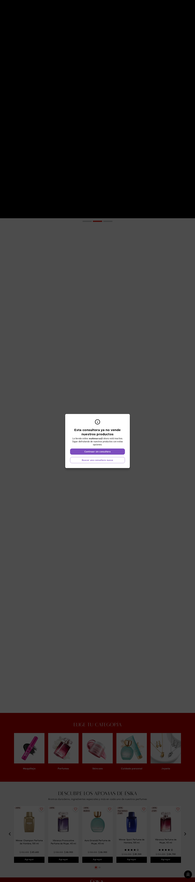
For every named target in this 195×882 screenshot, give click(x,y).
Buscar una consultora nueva (97, 460)
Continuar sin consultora (97, 451)
